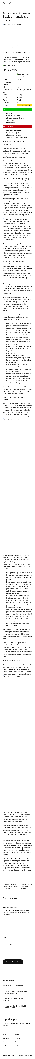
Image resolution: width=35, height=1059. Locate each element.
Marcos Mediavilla (14, 46)
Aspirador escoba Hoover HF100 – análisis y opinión (15, 1007)
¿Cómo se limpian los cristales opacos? (13, 999)
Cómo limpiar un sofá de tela (13, 986)
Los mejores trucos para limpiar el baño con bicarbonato (15, 992)
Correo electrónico (8, 945)
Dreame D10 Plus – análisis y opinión (26, 886)
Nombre (5, 937)
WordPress (29, 1055)
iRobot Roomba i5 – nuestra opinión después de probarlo (10, 886)
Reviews (12, 48)
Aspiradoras (6, 48)
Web (4, 952)
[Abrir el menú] (31, 3)
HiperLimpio (7, 3)
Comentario (6, 918)
